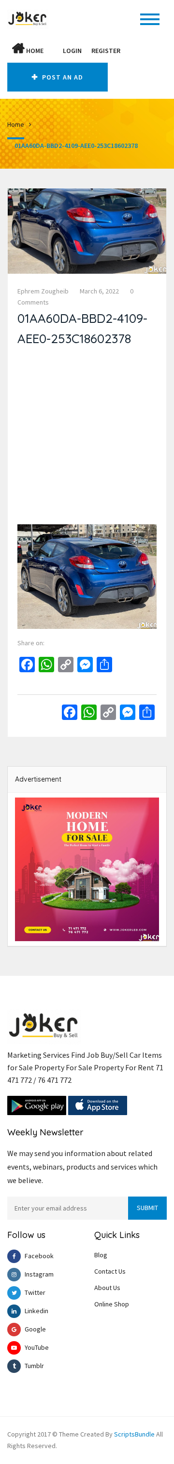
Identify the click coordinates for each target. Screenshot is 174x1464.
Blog (100, 1255)
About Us (107, 1287)
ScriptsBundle (134, 1434)
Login (72, 50)
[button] (53, 50)
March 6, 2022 (99, 291)
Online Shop (111, 1304)
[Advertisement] (87, 437)
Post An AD (61, 77)
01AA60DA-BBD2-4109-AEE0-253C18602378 (76, 145)
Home (34, 50)
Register (105, 50)
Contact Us (110, 1271)
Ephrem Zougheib (43, 291)
